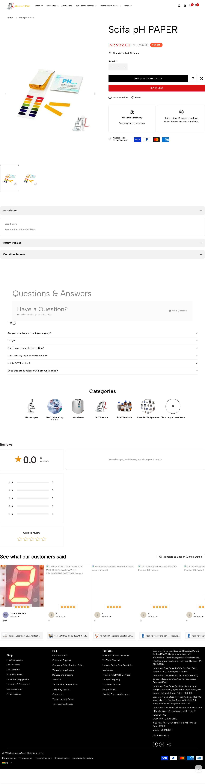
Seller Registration (61, 689)
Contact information (83, 758)
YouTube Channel (111, 660)
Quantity (113, 61)
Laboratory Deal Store (164, 686)
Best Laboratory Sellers (54, 418)
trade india (107, 670)
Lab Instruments (15, 689)
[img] (22, 607)
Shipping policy (62, 758)
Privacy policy (25, 758)
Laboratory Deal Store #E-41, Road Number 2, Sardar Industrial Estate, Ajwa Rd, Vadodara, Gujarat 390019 (175, 679)
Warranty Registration (63, 670)
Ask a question (120, 97)
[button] (192, 78)
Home (10, 17)
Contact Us (57, 694)
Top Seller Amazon (111, 684)
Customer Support (61, 660)
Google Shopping (111, 679)
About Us (56, 679)
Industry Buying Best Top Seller (117, 665)
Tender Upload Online (63, 699)
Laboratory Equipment (18, 679)
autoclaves (78, 417)
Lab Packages (13, 664)
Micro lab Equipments (148, 417)
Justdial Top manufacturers (116, 694)
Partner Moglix (109, 689)
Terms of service (43, 758)
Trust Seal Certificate (62, 704)
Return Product (59, 655)
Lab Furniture (13, 669)
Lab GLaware (101, 417)
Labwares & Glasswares (18, 684)
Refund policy (9, 758)
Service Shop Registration (65, 684)
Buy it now (157, 88)
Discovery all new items (173, 417)
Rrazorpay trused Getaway (115, 655)
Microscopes (31, 417)
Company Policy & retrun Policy (68, 665)
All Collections (14, 694)
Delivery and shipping (62, 675)
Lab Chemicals (124, 417)
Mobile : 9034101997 (163, 730)
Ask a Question (179, 310)
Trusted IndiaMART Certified (116, 675)
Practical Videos (15, 660)
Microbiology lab (15, 674)
